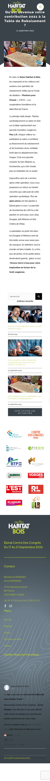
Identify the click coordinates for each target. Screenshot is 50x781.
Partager (22, 744)
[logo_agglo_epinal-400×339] (14, 442)
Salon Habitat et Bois (20, 686)
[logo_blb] (36, 497)
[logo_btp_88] (14, 456)
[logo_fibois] (36, 442)
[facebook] (5, 606)
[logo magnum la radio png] (14, 501)
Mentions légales (38, 758)
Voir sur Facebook (10, 744)
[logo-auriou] (14, 469)
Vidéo (11, 740)
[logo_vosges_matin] (36, 469)
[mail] (10, 606)
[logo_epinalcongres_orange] (36, 430)
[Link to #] (40, 6)
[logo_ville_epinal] (14, 429)
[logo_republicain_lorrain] (36, 483)
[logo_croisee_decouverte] (36, 456)
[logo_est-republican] (14, 483)
